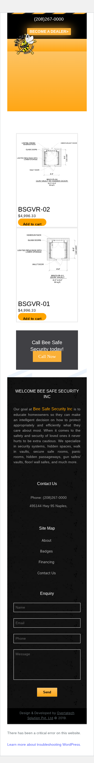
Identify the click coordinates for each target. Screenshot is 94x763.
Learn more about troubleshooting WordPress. (44, 744)
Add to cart (32, 224)
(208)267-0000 (49, 19)
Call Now (47, 356)
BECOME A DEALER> (49, 31)
